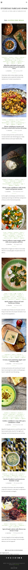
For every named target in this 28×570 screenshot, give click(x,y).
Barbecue (10, 232)
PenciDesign (16, 564)
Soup (20, 60)
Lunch (13, 58)
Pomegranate (21, 525)
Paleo (15, 60)
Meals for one (19, 58)
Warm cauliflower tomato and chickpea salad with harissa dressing (14, 127)
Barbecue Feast (13, 523)
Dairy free (11, 57)
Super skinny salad (8, 238)
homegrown (20, 181)
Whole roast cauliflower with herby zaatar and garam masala (14, 188)
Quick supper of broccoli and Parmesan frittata (14, 302)
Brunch (6, 293)
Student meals (6, 61)
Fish (16, 473)
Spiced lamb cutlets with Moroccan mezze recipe (14, 529)
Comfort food (4, 57)
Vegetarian (19, 62)
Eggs (15, 293)
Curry (17, 119)
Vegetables (13, 62)
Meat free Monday (8, 60)
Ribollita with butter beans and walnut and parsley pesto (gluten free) (14, 67)
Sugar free (13, 61)
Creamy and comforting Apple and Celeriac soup (14, 360)
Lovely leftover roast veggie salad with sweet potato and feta (14, 241)
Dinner (11, 293)
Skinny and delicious (6, 183)
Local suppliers (8, 182)
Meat (16, 525)
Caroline (9, 71)
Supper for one (20, 61)
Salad (12, 122)
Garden (16, 57)
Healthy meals (7, 58)
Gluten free (22, 57)
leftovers (4, 235)
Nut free (20, 475)
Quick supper (13, 297)
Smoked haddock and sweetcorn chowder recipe (14, 479)
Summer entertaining (20, 122)
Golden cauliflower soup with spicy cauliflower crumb (14, 421)
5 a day (4, 232)
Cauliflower (4, 119)
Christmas (11, 179)
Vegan (7, 62)
